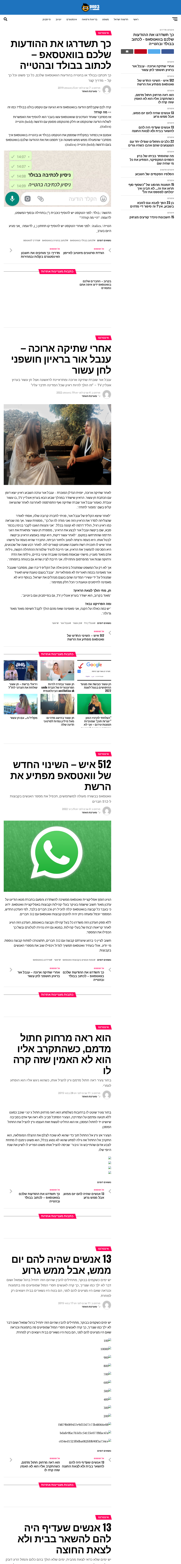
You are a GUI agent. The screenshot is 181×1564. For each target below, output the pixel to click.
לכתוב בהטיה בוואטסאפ (54, 240)
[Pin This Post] (140, 51)
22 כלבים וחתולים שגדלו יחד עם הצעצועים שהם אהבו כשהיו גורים (151, 143)
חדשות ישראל (121, 19)
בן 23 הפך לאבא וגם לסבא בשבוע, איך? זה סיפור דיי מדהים (152, 204)
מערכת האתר (89, 91)
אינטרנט (170, 30)
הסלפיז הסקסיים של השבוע (154, 174)
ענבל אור (65, 623)
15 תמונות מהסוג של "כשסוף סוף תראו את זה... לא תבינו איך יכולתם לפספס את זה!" (151, 188)
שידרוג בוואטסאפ (42, 960)
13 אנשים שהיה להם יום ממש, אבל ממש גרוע (153, 114)
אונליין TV (89, 623)
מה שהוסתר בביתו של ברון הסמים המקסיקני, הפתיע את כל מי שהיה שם (152, 159)
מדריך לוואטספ (31, 240)
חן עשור (77, 623)
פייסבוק (47, 19)
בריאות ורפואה (89, 19)
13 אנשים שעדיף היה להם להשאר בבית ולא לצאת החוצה (153, 129)
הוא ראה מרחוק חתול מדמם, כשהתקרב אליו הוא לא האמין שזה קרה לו (154, 98)
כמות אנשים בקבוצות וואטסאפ (78, 960)
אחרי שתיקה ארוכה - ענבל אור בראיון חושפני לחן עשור (153, 67)
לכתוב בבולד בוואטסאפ (82, 240)
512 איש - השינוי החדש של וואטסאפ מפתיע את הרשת (155, 82)
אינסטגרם (71, 19)
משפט (105, 19)
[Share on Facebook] (167, 51)
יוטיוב (59, 19)
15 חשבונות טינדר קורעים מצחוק (151, 217)
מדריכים (163, 30)
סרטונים (163, 170)
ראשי (135, 19)
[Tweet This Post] (154, 51)
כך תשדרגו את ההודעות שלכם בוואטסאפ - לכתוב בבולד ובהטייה (153, 39)
